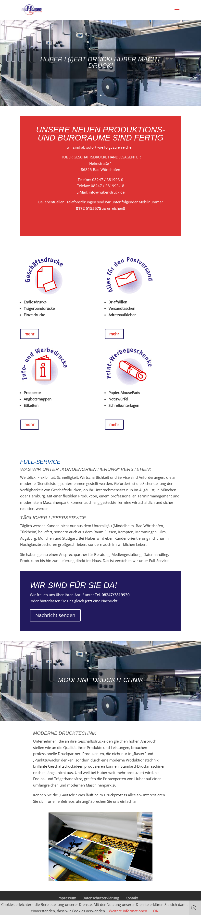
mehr (30, 334)
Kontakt (132, 898)
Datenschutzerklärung (101, 898)
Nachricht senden (55, 615)
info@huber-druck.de (107, 192)
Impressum (67, 898)
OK (155, 910)
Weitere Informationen (128, 910)
